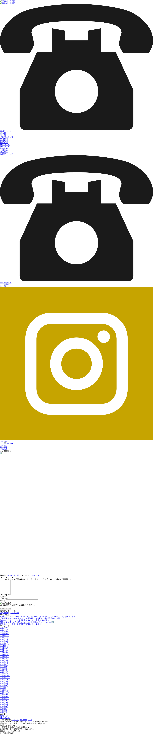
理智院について (6, 137)
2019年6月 (4, 701)
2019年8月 (4, 697)
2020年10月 (5, 680)
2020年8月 (4, 681)
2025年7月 (4, 639)
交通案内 (4, 141)
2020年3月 (4, 685)
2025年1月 (4, 643)
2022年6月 (4, 666)
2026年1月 (4, 636)
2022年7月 (4, 664)
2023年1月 (4, 662)
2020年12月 (5, 676)
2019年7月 (4, 699)
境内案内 (4, 139)
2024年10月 (5, 647)
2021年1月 (4, 674)
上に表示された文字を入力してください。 (18, 605)
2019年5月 (4, 702)
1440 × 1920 (34, 575)
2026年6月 (4, 630)
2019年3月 (4, 706)
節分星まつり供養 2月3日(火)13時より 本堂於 (20, 624)
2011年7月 (4, 708)
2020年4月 (4, 683)
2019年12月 (5, 691)
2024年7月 (4, 649)
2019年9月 (4, 695)
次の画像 (4, 449)
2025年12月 (5, 637)
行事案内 (4, 143)
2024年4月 (4, 651)
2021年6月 (4, 672)
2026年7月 (4, 628)
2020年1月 (4, 689)
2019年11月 (5, 693)
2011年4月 (4, 712)
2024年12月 (5, 645)
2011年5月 (4, 710)
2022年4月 (4, 668)
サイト (3, 601)
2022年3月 (4, 670)
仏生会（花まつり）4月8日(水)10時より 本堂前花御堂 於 (24, 620)
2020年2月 (4, 687)
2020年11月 (5, 678)
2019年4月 (4, 704)
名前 (3, 597)
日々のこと (5, 145)
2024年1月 (4, 655)
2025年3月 (4, 641)
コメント (5, 595)
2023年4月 (4, 658)
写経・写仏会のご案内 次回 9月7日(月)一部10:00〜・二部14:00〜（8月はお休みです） (38, 616)
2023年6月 (4, 657)
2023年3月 (4, 660)
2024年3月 (4, 653)
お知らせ (4, 716)
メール (4, 598)
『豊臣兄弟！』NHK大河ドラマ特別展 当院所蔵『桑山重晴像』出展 (30, 618)
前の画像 (4, 447)
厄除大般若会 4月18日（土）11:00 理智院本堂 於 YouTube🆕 (27, 622)
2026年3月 (4, 632)
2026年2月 (4, 634)
